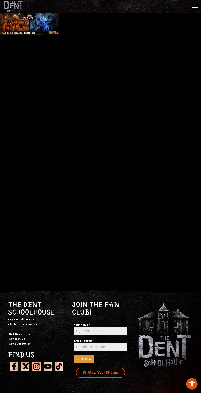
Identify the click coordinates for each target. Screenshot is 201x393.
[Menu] (195, 6)
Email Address (84, 340)
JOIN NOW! (84, 359)
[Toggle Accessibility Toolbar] (192, 384)
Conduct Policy (20, 343)
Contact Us (17, 338)
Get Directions (19, 334)
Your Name (82, 324)
